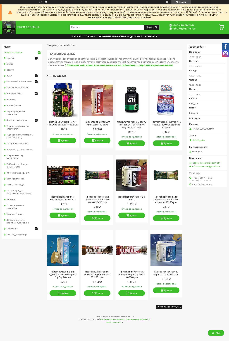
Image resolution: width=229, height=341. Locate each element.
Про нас (76, 36)
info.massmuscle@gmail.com (206, 166)
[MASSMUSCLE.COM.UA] (9, 27)
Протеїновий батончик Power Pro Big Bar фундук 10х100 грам (132, 274)
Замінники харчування (18, 173)
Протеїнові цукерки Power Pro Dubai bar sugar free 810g (63, 123)
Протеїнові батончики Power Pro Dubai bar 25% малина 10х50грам (97, 200)
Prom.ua (130, 316)
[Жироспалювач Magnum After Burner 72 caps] (97, 100)
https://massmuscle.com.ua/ (206, 163)
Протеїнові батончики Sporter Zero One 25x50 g (63, 198)
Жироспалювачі (15, 93)
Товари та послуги (13, 52)
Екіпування (12, 229)
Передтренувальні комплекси (16, 112)
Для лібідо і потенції (17, 234)
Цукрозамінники (15, 214)
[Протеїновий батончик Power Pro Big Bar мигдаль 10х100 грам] (97, 250)
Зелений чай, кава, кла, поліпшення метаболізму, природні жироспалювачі (120, 65)
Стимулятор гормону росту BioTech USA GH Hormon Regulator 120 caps (131, 125)
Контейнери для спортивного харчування (19, 192)
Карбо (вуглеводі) (15, 179)
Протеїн (10, 58)
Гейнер (10, 64)
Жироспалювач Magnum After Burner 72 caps (97, 123)
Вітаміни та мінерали (17, 120)
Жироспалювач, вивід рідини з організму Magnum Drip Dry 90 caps (63, 274)
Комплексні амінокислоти (19, 82)
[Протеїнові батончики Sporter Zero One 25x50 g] (63, 175)
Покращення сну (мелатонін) (15, 156)
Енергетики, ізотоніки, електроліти (18, 127)
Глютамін (11, 99)
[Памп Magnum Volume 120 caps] (131, 175)
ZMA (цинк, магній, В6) (17, 143)
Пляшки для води (15, 185)
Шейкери (11, 199)
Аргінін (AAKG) (14, 105)
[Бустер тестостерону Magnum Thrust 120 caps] (166, 250)
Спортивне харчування (112, 36)
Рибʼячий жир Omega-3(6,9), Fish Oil (17, 165)
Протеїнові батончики (18, 87)
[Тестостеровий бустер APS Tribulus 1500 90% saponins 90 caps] (166, 100)
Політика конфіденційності (138, 319)
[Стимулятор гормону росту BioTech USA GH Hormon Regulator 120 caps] (131, 100)
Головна (89, 36)
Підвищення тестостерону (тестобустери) (20, 136)
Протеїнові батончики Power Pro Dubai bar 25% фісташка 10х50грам (166, 200)
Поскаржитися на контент (112, 319)
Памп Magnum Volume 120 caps (131, 198)
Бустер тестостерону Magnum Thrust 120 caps (166, 273)
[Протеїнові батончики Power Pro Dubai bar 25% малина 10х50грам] (97, 175)
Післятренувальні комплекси (15, 206)
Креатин (11, 70)
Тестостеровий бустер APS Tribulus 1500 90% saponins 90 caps (166, 125)
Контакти (151, 36)
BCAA (9, 76)
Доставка (136, 36)
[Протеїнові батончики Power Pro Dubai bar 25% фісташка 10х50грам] (166, 175)
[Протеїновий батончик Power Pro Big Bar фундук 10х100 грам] (131, 250)
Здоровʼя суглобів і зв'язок (20, 149)
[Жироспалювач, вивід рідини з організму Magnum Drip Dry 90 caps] (63, 250)
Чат (218, 333)
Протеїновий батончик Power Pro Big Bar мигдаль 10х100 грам (97, 274)
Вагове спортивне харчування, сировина (18, 221)
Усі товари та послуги (167, 306)
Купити (64, 140)
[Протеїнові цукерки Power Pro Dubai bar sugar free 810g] (63, 100)
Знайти (150, 27)
